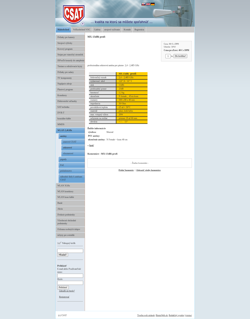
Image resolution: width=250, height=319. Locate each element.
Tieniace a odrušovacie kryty (69, 66)
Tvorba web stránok (146, 315)
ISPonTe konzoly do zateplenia (70, 60)
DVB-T (60, 112)
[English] (148, 4)
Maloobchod (63, 29)
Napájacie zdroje (64, 83)
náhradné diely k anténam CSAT (71, 178)
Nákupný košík (68, 243)
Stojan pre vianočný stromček (70, 54)
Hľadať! (63, 254)
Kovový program (64, 49)
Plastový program (65, 89)
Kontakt (127, 29)
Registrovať (64, 297)
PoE (62, 165)
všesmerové (68, 153)
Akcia (60, 209)
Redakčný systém (176, 315)
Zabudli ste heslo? (67, 291)
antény (63, 136)
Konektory (62, 95)
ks (172, 56)
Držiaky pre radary (65, 72)
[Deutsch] (153, 4)
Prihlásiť (188, 315)
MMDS (60, 124)
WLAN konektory (65, 191)
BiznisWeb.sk (162, 315)
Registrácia (139, 29)
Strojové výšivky (64, 43)
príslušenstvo (66, 171)
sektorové (67, 147)
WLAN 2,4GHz (64, 130)
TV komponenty (64, 78)
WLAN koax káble (65, 197)
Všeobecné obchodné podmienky (66, 222)
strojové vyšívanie (112, 29)
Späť (91, 145)
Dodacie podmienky (66, 214)
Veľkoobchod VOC (81, 29)
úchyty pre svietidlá (65, 235)
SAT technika (63, 107)
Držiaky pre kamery (66, 37)
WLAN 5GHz (63, 185)
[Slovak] (143, 4)
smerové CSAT (69, 141)
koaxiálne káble (64, 118)
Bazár (59, 203)
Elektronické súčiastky (67, 101)
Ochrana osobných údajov (68, 229)
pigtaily (63, 159)
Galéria (97, 29)
